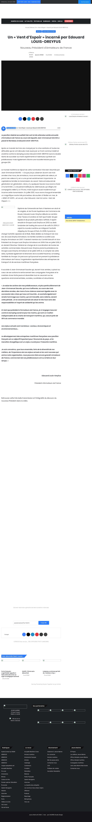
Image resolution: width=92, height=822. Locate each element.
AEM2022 (4, 763)
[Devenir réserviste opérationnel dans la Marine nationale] (31, 612)
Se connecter (51, 754)
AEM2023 (4, 760)
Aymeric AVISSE (39, 55)
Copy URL (44, 623)
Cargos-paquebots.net (7, 765)
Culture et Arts (5, 779)
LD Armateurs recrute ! (77, 114)
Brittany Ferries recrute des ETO (77, 142)
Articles (26, 760)
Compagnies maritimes (77, 763)
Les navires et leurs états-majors (33, 788)
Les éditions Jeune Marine (77, 754)
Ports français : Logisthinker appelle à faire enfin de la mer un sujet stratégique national (10, 673)
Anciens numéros (29, 754)
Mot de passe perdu (53, 760)
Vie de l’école (5, 807)
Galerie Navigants (6, 788)
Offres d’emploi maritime (77, 760)
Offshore (26, 790)
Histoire (3, 790)
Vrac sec (26, 802)
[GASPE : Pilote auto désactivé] (31, 664)
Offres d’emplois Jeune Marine (79, 757)
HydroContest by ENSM (8, 751)
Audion (59, 130)
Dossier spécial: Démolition (9, 782)
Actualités (29, 21)
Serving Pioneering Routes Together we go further (46, 684)
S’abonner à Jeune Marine (54, 751)
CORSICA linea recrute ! (78, 187)
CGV (48, 765)
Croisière (26, 768)
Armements (4, 774)
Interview (4, 793)
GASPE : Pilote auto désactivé (28, 672)
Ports (2, 799)
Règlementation (5, 796)
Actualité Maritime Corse (31, 751)
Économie (4, 785)
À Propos (73, 751)
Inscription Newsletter (53, 771)
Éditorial (26, 774)
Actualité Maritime (6, 768)
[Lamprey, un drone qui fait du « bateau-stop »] (52, 664)
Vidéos (54, 21)
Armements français (30, 757)
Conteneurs (27, 765)
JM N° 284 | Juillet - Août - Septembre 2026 (29, 1)
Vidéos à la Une (5, 802)
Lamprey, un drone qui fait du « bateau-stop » (51, 672)
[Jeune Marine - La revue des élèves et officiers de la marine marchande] (46, 11)
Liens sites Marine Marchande (79, 765)
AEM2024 (4, 757)
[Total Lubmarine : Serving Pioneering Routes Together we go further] (46, 689)
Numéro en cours (17, 21)
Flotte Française (29, 776)
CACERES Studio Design (56, 814)
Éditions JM (38, 21)
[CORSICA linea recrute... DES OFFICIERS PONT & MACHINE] (31, 646)
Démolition (27, 771)
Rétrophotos (27, 799)
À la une (3, 771)
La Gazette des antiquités (31, 785)
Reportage (27, 796)
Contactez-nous (52, 763)
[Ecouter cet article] (3, 128)
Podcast (26, 793)
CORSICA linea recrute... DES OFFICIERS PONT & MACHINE (31, 641)
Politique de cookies (53, 768)
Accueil (27, 27)
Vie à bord (4, 804)
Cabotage (27, 763)
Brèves (32, 27)
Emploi (60, 21)
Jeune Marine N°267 (49, 31)
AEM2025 (4, 754)
